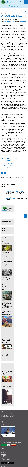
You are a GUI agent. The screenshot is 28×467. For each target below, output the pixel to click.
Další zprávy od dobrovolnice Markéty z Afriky (7, 313)
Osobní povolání (6, 386)
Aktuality (4, 238)
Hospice (7, 441)
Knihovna (25, 11)
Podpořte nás (3, 455)
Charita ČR (3, 441)
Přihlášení (5, 229)
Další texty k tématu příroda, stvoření (13, 200)
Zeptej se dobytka (9, 188)
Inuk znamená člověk (10, 21)
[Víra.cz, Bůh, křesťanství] (6, 2)
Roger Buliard (3, 13)
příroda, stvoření (19, 177)
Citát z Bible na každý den (16, 6)
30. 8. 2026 (8, 223)
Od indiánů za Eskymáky (8, 163)
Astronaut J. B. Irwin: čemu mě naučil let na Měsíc (15, 191)
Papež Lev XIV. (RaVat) (14, 441)
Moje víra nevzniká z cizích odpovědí (7, 371)
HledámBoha (6, 442)
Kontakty (2, 451)
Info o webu (3, 452)
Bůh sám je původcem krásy (11, 198)
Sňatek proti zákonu (8, 165)
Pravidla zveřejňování (5, 456)
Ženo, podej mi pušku (8, 167)
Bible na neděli (6, 221)
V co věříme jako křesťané (6, 459)
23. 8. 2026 (4, 223)
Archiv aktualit (4, 358)
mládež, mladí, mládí (9, 177)
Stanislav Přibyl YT (22, 441)
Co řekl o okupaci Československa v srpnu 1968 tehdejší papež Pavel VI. (7, 264)
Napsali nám (3, 454)
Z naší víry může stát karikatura (6, 242)
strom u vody (9, 209)
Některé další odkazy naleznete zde (16, 442)
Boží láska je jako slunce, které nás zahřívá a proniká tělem (16, 195)
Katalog (2, 458)
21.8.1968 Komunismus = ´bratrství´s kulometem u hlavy (6, 286)
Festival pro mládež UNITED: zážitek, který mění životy (6, 340)
